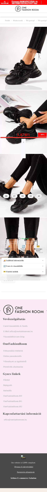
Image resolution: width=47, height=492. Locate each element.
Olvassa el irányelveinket (23, 467)
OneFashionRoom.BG (12, 401)
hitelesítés (7, 391)
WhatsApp (23, 239)
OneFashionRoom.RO (12, 396)
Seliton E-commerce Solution (23, 478)
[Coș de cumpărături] (44, 8)
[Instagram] (11, 435)
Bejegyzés (7, 385)
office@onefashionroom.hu (15, 420)
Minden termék (18, 20)
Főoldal (7, 20)
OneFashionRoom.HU (12, 407)
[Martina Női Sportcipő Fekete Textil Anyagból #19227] (23, 89)
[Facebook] (5, 435)
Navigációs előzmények (26, 472)
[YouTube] (17, 435)
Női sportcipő (30, 20)
